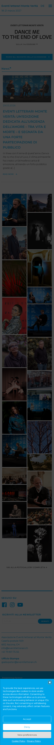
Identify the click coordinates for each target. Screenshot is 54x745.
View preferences (27, 735)
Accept (27, 719)
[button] (49, 682)
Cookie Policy (18, 741)
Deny (27, 727)
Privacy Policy (34, 741)
